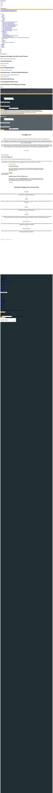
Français (3, 289)
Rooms (2, 20)
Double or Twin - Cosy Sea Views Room (8, 22)
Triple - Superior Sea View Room (7, 27)
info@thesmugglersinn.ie (8, 282)
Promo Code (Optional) (4, 108)
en (1, 3)
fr (1, 5)
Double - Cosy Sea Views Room (7, 30)
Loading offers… (4, 32)
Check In (2, 98)
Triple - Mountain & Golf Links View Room (8, 26)
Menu (1, 65)
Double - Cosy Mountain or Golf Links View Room (9, 21)
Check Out (2, 99)
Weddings (3, 44)
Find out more (7, 76)
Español (2, 288)
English (2, 287)
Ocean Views (2, 70)
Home (2, 296)
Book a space (2, 76)
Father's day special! (5, 34)
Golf (3, 43)
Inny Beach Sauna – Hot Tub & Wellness (8, 42)
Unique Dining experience (8, 70)
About (2, 297)
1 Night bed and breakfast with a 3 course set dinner (10, 35)
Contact (2, 46)
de (1, 2)
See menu (10, 164)
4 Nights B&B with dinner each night (7, 36)
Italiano (2, 290)
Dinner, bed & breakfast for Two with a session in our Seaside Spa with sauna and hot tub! (15, 37)
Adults (1, 100)
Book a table (4, 65)
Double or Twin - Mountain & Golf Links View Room (10, 24)
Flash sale (3, 33)
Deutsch (2, 286)
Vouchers (3, 47)
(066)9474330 (3, 0)
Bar (2, 39)
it (1, 6)
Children (1, 104)
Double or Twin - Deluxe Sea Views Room (8, 23)
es (1, 4)
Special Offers (3, 31)
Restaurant (4, 40)
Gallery (2, 45)
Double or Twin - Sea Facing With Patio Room (9, 25)
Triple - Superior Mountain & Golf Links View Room (10, 29)
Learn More (10, 172)
